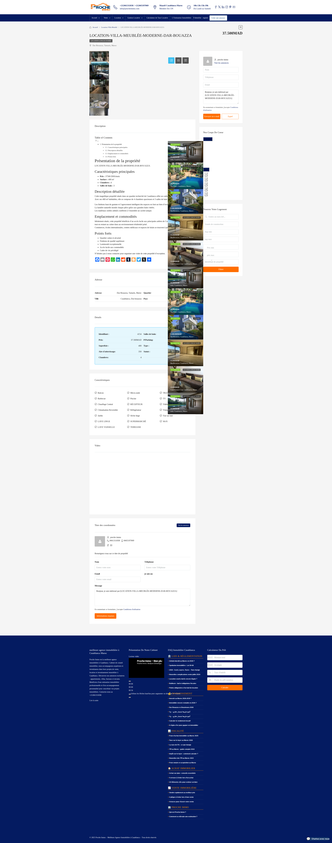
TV (164, 398)
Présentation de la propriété (112, 144)
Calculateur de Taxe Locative (157, 18)
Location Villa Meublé (109, 27)
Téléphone (149, 562)
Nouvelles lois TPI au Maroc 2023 (181, 758)
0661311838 (115, 540)
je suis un (148, 574)
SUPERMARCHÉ (138, 421)
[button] (317, 838)
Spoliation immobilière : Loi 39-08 (181, 665)
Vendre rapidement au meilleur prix (182, 793)
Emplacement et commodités (118, 154)
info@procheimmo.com (129, 9)
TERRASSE (135, 427)
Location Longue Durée (101, 41)
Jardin (100, 416)
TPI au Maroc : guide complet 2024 (182, 749)
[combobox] (210, 250)
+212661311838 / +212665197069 (134, 5)
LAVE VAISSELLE (106, 427)
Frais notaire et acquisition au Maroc (182, 763)
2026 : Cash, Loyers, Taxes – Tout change (184, 670)
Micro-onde (135, 393)
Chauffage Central (105, 404)
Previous (207, 139)
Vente (106, 18)
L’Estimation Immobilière (181, 18)
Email (97, 574)
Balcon (101, 393)
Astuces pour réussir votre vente (181, 802)
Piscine (133, 398)
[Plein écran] (130, 697)
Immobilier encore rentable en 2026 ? (183, 703)
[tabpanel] (185, 176)
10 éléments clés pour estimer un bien (183, 782)
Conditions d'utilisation (131, 609)
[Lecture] (130, 681)
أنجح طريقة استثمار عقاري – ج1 (179, 712)
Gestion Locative (133, 18)
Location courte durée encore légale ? (183, 679)
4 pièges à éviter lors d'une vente (181, 797)
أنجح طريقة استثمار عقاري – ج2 (179, 716)
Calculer (224, 687)
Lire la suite (93, 700)
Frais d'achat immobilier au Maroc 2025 (183, 736)
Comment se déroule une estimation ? (183, 816)
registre (205, 18)
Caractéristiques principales (117, 147)
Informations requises (105, 616)
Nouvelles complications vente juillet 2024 (184, 674)
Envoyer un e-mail (211, 116)
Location (117, 18)
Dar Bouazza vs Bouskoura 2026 (181, 707)
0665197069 (129, 540)
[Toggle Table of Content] (97, 141)
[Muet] (130, 694)
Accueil (94, 18)
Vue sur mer (168, 416)
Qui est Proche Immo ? (177, 812)
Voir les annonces (183, 525)
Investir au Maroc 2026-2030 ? (180, 698)
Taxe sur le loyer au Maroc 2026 (181, 740)
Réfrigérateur (135, 410)
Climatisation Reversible (108, 410)
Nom (97, 562)
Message (98, 586)
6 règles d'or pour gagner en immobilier (183, 725)
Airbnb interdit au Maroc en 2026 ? (182, 661)
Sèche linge (135, 416)
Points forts (112, 157)
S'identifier (197, 18)
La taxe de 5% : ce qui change (180, 745)
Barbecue (102, 398)
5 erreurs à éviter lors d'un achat (181, 778)
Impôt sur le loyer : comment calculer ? (183, 754)
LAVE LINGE (104, 421)
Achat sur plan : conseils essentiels (182, 773)
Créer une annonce (218, 18)
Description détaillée (115, 150)
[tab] (171, 60)
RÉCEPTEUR (136, 404)
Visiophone (167, 410)
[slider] (156, 694)
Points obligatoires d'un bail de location (183, 688)
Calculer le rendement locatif (180, 721)
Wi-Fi (165, 421)
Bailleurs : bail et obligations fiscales (182, 683)
